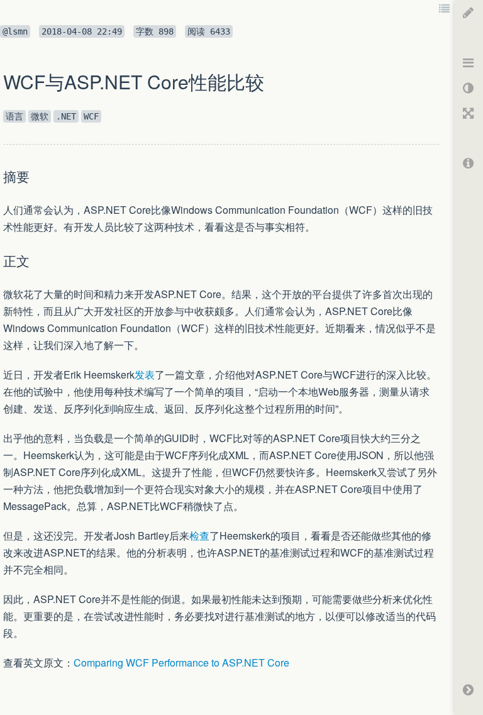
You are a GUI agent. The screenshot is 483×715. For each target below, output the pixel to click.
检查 (199, 535)
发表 (145, 374)
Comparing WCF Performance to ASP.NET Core (181, 662)
